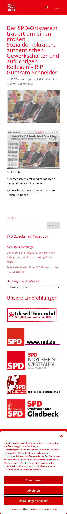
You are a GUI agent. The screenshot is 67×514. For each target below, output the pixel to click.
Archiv (11, 83)
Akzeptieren (33, 480)
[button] (61, 436)
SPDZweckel (17, 79)
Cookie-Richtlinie (20, 508)
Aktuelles (51, 79)
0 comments (25, 83)
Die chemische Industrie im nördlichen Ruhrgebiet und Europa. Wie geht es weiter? (31, 257)
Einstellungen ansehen (33, 501)
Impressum (37, 508)
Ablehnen (33, 490)
